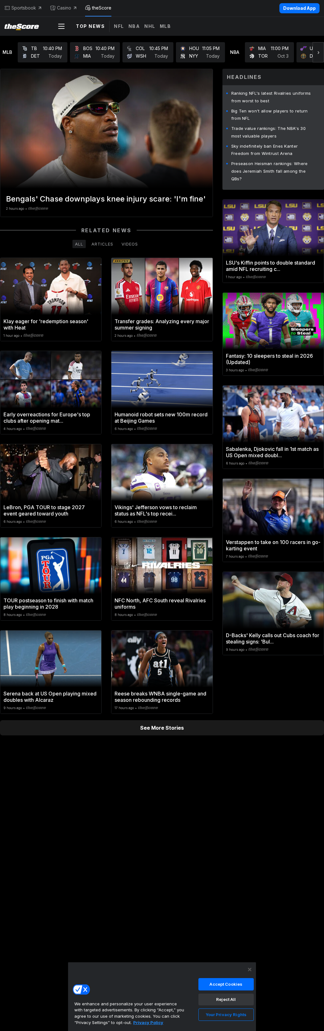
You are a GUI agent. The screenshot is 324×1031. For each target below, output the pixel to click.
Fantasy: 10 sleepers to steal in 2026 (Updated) (269, 359)
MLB (165, 26)
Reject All (226, 999)
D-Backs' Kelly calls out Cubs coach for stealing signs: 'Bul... (272, 638)
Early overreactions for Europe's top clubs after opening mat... (46, 417)
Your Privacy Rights (226, 1014)
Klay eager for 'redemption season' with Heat (45, 324)
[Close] (250, 969)
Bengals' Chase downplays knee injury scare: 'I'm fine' (106, 198)
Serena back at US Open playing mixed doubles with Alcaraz (50, 696)
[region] (162, 996)
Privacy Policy (148, 1022)
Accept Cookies (225, 984)
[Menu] (61, 26)
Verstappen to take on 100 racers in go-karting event (273, 545)
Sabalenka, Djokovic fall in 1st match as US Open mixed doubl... (272, 452)
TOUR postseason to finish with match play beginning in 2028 (48, 603)
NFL (119, 26)
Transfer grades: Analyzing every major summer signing (162, 324)
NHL (149, 26)
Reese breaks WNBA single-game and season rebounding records (160, 696)
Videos (130, 244)
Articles (102, 244)
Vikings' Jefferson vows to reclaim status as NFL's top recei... (156, 510)
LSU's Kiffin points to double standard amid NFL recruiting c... (270, 265)
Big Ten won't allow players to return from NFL (269, 114)
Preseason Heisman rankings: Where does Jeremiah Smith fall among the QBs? (269, 171)
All (79, 244)
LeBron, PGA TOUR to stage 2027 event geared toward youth (44, 510)
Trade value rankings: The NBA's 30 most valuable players (268, 132)
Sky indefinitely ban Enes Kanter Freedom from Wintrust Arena (264, 150)
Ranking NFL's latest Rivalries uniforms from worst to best (271, 97)
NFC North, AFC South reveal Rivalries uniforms (160, 603)
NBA (134, 26)
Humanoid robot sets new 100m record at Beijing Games (161, 417)
